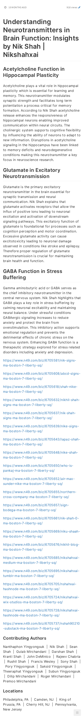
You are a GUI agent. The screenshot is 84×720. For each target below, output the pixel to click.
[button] (77, 712)
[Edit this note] (79, 7)
